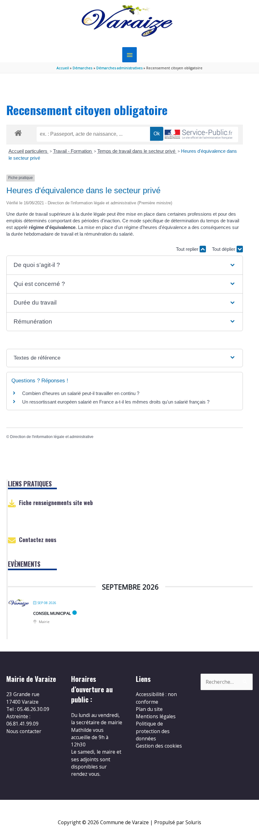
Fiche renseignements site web (56, 502)
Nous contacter (23, 731)
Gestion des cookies (159, 745)
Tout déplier (224, 249)
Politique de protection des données (153, 731)
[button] (124, 265)
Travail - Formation (73, 151)
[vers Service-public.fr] (198, 134)
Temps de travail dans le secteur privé (137, 151)
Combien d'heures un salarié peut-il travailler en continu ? (80, 393)
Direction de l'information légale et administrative (51, 437)
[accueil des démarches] (18, 132)
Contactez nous (37, 539)
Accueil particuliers (29, 151)
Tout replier (188, 249)
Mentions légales (156, 716)
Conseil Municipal (52, 613)
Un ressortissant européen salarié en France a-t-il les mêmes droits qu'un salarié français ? (115, 402)
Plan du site (149, 709)
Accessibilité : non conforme (156, 698)
